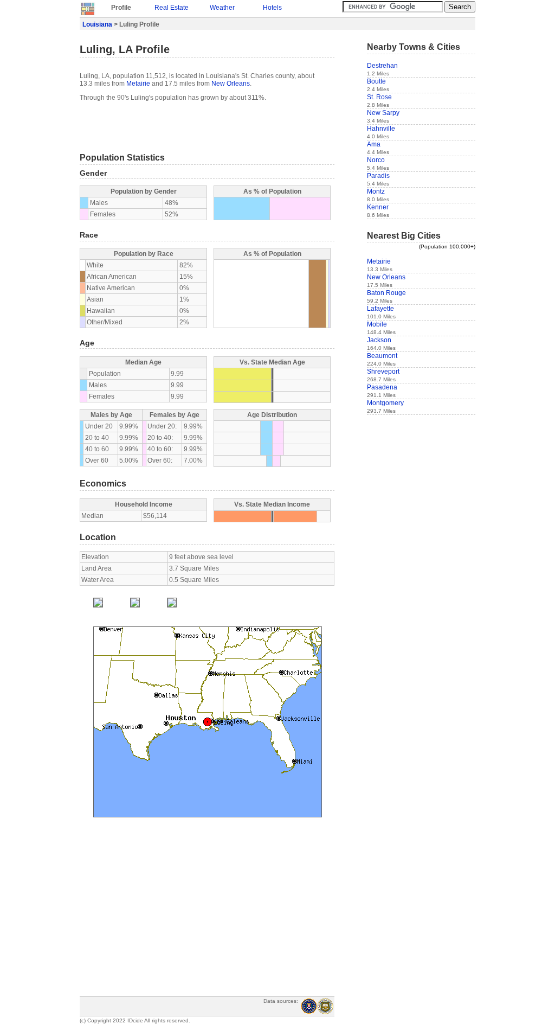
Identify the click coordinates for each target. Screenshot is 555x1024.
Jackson (379, 340)
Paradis (378, 176)
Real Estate (171, 7)
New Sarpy (383, 113)
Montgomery (385, 403)
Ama (373, 144)
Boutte (376, 81)
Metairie (138, 83)
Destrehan (382, 65)
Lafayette (380, 308)
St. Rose (379, 97)
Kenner (378, 207)
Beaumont (382, 356)
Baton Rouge (386, 293)
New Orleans (230, 83)
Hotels (272, 7)
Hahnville (381, 128)
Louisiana (97, 24)
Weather (222, 7)
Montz (376, 191)
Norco (376, 160)
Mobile (377, 324)
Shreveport (383, 371)
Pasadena (382, 387)
